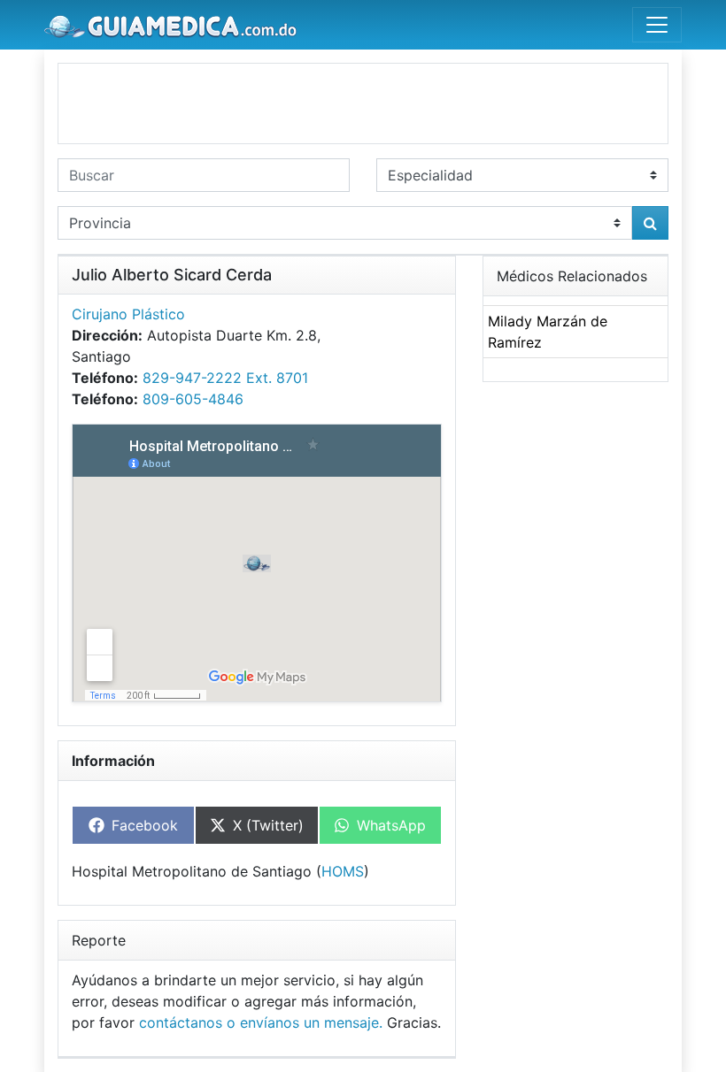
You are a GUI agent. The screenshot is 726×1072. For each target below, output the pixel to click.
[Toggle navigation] (657, 24)
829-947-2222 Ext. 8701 (225, 378)
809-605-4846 (193, 399)
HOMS (342, 871)
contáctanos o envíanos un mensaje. (260, 1022)
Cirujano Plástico (128, 314)
